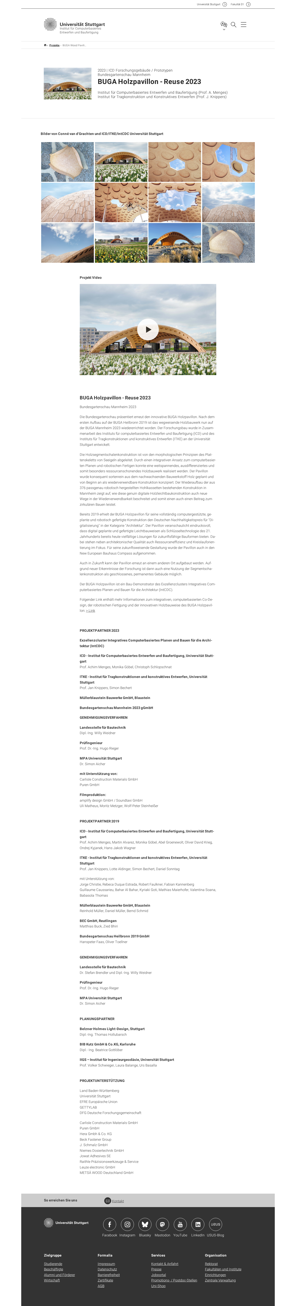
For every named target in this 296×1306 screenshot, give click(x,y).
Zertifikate (105, 1280)
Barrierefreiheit (109, 1274)
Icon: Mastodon (162, 1224)
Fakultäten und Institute (223, 1269)
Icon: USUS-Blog (215, 1224)
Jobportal (158, 1274)
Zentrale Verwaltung (220, 1280)
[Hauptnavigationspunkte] (243, 24)
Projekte (54, 45)
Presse (156, 1269)
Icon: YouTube (180, 1224)
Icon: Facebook (109, 1224)
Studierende (53, 1263)
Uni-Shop (158, 1285)
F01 (237, 4)
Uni (208, 4)
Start (45, 45)
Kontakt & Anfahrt (164, 1263)
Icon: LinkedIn (197, 1224)
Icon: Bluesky (144, 1224)
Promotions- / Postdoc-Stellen (174, 1280)
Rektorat (211, 1263)
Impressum (106, 1263)
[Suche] (233, 24)
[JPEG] (67, 162)
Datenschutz (107, 1269)
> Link (90, 610)
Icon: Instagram (127, 1224)
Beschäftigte (53, 1269)
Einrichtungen (215, 1274)
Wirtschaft (52, 1280)
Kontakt (118, 1201)
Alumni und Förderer (59, 1274)
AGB (101, 1285)
